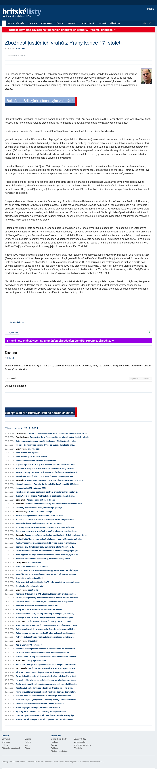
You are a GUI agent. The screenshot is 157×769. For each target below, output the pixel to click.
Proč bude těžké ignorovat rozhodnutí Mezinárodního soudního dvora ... (46, 648)
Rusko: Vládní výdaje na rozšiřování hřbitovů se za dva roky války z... (46, 542)
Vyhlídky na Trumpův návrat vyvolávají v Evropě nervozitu (41, 711)
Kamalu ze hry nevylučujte (40, 511)
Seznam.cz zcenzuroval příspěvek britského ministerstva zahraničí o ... (46, 531)
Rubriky (72, 23)
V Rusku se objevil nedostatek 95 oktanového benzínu (39, 515)
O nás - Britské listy (59, 738)
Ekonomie (6, 742)
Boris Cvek (20, 48)
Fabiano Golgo (22, 433)
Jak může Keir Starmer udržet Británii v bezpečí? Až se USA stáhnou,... (47, 574)
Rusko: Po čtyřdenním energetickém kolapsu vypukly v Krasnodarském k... (49, 539)
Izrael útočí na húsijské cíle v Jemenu (32, 566)
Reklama (54, 748)
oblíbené (147, 378)
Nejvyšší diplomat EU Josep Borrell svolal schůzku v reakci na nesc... (46, 464)
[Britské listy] (41, 101)
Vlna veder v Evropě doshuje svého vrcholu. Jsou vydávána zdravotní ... (47, 664)
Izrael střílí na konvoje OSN (27, 452)
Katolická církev (17, 322)
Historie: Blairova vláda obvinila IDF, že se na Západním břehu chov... (45, 444)
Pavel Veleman (22, 437)
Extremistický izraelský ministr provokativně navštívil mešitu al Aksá (46, 676)
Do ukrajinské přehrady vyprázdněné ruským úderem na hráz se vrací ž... (48, 597)
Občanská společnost (11, 748)
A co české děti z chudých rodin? (30, 586)
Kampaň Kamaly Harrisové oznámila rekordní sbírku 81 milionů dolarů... (47, 472)
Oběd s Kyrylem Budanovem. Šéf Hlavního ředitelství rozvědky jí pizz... (46, 715)
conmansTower (34, 562)
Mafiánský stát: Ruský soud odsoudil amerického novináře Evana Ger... (47, 656)
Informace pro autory (82, 745)
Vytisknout (13, 332)
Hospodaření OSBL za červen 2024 (31, 488)
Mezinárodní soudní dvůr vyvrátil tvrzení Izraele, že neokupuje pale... (45, 476)
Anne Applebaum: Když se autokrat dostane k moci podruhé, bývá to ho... (47, 554)
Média (27, 745)
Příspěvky (115, 23)
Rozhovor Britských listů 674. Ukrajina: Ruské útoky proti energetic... (46, 593)
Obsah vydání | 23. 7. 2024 (21, 428)
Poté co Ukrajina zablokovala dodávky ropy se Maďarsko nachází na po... (47, 570)
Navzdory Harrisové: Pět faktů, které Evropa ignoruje (39, 507)
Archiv (33, 23)
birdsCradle (33, 589)
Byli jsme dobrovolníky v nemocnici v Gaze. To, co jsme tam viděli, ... (45, 629)
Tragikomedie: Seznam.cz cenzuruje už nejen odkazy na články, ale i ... (55, 480)
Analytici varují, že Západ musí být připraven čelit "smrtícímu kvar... (45, 719)
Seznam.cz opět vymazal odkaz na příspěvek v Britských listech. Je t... (55, 535)
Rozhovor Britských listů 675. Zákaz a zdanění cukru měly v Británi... (45, 468)
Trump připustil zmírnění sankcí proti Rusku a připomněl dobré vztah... (46, 691)
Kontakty (54, 742)
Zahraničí (6, 738)
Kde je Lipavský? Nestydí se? (29, 644)
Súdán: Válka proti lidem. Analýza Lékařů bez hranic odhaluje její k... (45, 495)
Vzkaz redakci (80, 742)
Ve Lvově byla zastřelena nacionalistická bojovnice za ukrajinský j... (45, 636)
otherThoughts (34, 448)
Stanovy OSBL (80, 738)
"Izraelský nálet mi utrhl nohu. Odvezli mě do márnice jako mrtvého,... (46, 680)
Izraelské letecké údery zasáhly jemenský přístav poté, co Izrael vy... (45, 613)
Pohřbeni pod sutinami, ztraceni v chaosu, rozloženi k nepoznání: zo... (46, 519)
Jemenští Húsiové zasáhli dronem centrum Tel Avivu (38, 523)
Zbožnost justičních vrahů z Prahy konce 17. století (49, 621)
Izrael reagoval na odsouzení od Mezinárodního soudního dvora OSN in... (47, 625)
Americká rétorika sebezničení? (30, 578)
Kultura (5, 745)
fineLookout (33, 640)
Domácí (28, 738)
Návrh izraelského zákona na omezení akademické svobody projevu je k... (48, 550)
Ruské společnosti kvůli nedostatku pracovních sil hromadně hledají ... (46, 684)
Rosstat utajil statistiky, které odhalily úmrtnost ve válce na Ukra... (44, 687)
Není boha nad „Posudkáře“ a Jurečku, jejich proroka (52, 668)
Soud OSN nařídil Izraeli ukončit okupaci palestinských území (42, 652)
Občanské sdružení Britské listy (32, 761)
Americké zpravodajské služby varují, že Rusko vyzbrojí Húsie (43, 558)
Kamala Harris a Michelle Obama (41, 499)
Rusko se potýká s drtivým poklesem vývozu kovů (38, 707)
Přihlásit (149, 8)
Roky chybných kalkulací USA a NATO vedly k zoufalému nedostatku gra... (48, 582)
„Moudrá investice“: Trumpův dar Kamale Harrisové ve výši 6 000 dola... (47, 484)
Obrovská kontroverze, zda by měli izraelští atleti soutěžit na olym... (54, 503)
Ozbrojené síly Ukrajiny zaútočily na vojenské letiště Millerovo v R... (45, 546)
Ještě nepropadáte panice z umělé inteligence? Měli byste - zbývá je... (46, 441)
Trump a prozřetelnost (36, 660)
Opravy (54, 745)
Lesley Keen (21, 448)
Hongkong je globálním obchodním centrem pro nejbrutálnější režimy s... (47, 491)
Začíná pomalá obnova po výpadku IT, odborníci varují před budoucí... (45, 633)
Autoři (102, 23)
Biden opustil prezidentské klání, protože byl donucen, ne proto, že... (58, 433)
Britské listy (23, 13)
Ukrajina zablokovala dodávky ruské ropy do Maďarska (40, 703)
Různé (27, 748)
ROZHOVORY (46, 23)
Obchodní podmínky (59, 751)
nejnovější (135, 378)
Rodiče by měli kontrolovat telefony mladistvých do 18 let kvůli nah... (45, 527)
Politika (28, 742)
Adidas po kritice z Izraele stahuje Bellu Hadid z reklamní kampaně (44, 617)
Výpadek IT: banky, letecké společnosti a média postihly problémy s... (46, 672)
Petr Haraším (21, 668)
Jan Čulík (20, 480)
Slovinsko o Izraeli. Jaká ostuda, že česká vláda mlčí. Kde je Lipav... (45, 601)
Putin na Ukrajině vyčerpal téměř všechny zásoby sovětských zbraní (46, 699)
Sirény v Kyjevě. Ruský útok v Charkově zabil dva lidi (39, 609)
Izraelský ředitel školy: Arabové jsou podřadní (36, 460)
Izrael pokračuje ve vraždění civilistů (31, 456)
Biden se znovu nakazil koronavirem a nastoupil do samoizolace (43, 695)
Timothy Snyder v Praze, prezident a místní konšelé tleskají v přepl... (59, 437)
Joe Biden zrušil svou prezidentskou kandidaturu (37, 605)
